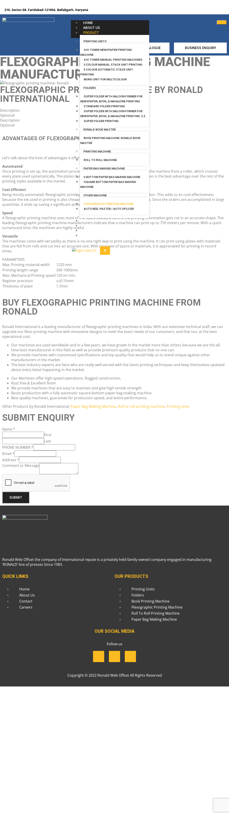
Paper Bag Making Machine (93, 406)
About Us (91, 28)
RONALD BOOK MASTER (99, 129)
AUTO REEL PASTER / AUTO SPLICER (109, 208)
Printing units (178, 406)
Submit (15, 497)
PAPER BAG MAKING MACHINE (104, 168)
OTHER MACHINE (95, 195)
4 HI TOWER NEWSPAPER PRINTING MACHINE (106, 52)
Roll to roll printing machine (141, 406)
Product (91, 33)
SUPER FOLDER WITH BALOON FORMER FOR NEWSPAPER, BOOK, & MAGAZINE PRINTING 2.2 (112, 113)
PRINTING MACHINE (97, 151)
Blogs (88, 231)
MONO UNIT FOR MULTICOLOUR (105, 79)
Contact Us (93, 226)
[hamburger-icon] (222, 22)
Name (8, 429)
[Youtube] (219, 10)
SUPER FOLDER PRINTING (101, 121)
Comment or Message (20, 465)
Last (47, 441)
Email (8, 453)
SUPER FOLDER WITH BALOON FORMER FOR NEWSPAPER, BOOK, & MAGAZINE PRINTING (111, 99)
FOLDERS (89, 88)
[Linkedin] (205, 10)
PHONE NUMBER (17, 447)
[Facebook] (192, 10)
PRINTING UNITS (95, 41)
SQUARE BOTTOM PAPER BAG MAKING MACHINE (108, 184)
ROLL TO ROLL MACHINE (100, 160)
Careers (90, 236)
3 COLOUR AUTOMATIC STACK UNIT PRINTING (106, 72)
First (47, 434)
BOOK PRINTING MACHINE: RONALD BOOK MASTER (110, 140)
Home (88, 23)
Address (10, 459)
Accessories (94, 221)
